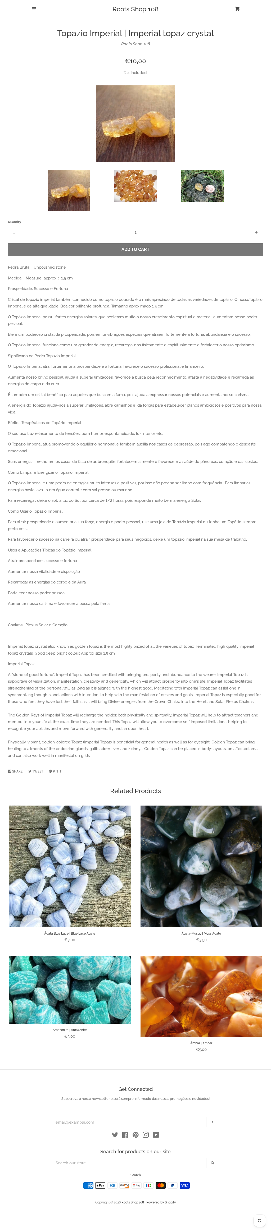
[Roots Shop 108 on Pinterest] (135, 1136)
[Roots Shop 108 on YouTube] (156, 1136)
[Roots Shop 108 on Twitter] (115, 1136)
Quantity (14, 222)
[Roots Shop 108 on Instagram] (146, 1136)
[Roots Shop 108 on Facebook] (125, 1136)
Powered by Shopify (161, 1202)
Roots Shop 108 (135, 9)
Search (135, 1175)
